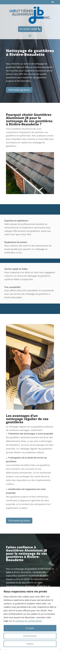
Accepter (30, 628)
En (53, 2)
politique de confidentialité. (28, 620)
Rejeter (30, 643)
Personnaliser (30, 636)
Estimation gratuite (19, 89)
